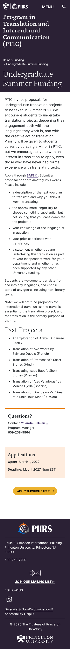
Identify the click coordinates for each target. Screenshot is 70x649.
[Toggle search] (64, 6)
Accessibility (18, 614)
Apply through (32, 491)
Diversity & (27, 609)
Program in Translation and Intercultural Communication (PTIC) (26, 31)
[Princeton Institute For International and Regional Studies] (19, 6)
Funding (19, 60)
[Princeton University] (6, 6)
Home (6, 60)
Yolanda (33, 423)
